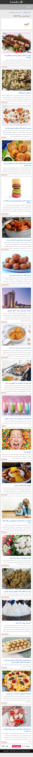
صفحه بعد (16, 746)
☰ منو (29, 6)
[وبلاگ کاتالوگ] (16, 2)
